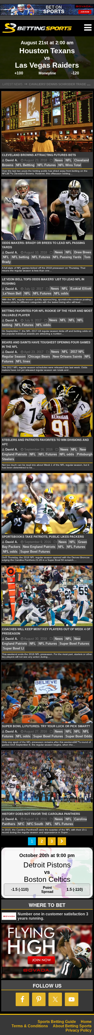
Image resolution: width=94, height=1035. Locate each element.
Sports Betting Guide (57, 1022)
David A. (11, 160)
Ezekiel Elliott (80, 289)
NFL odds (61, 293)
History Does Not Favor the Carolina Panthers (41, 814)
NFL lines (23, 361)
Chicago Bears (39, 357)
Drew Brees (82, 252)
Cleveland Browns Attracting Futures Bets (39, 155)
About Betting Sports (72, 1026)
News (59, 160)
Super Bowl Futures (35, 551)
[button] (88, 27)
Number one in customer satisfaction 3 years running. (53, 916)
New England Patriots (39, 547)
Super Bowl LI (13, 648)
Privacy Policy (79, 1030)
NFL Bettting (25, 165)
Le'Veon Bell (12, 293)
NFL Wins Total (69, 165)
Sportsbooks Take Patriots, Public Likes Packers (43, 536)
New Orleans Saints (67, 357)
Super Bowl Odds (79, 736)
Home (86, 1022)
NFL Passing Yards (67, 257)
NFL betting (20, 257)
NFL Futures (46, 165)
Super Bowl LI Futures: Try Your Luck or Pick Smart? (46, 726)
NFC (21, 824)
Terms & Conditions (30, 1026)
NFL (69, 160)
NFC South (35, 824)
